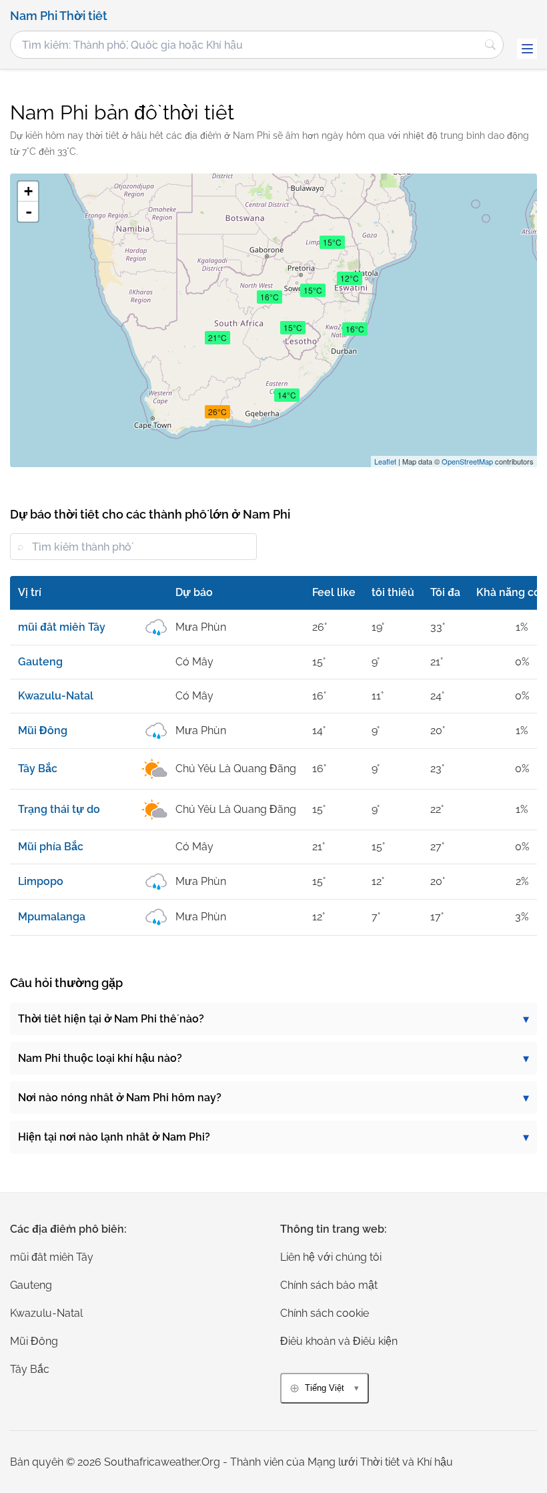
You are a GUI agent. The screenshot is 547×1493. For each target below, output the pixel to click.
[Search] (490, 44)
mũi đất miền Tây (51, 1257)
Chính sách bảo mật (329, 1285)
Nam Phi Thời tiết (58, 16)
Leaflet (385, 461)
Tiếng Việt (324, 1388)
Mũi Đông (34, 1341)
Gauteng (31, 1285)
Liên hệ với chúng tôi (331, 1257)
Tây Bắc (29, 1369)
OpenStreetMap (467, 461)
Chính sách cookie (324, 1313)
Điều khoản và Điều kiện (339, 1341)
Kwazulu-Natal (46, 1313)
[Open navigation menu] (527, 49)
